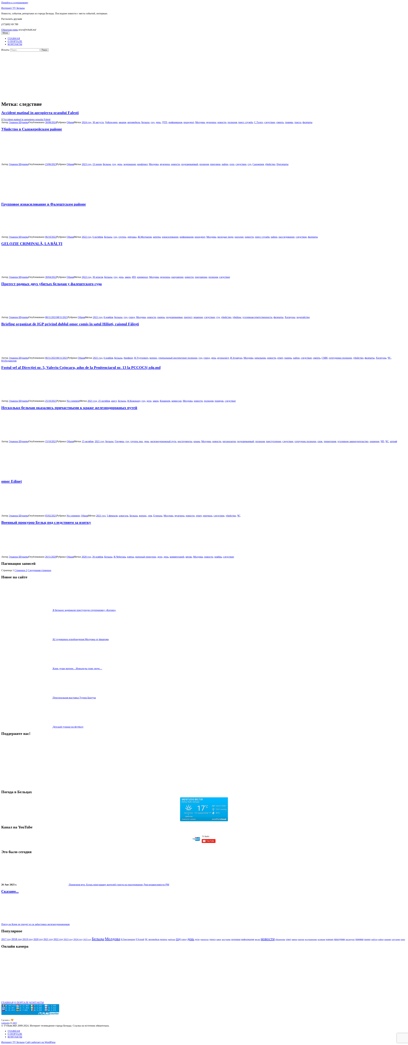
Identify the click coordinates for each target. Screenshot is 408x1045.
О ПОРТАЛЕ (15, 41)
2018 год (16, 939)
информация (175, 122)
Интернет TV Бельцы (13, 8)
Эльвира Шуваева (18, 122)
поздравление (311, 939)
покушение (201, 277)
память (294, 939)
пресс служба (245, 122)
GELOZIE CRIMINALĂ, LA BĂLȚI (31, 244)
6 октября (97, 237)
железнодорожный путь (163, 441)
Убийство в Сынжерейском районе (31, 129)
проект (367, 939)
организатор (229, 441)
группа (122, 237)
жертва (157, 237)
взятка (130, 556)
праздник (339, 939)
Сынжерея (258, 164)
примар (359, 939)
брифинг (128, 358)
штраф (393, 441)
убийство (270, 164)
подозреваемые (174, 317)
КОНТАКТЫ (15, 44)
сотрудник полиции (305, 441)
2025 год (87, 939)
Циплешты (282, 164)
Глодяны (119, 441)
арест (114, 401)
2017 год (6, 939)
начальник (260, 358)
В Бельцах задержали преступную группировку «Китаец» (84, 610)
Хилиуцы (290, 317)
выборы (171, 939)
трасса (297, 122)
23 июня (97, 164)
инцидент (188, 122)
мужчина (211, 122)
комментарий (177, 556)
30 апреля (97, 277)
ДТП (164, 122)
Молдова (200, 122)
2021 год (97, 317)
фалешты (307, 122)
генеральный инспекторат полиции (177, 358)
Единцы (157, 515)
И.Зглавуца (236, 358)
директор (204, 939)
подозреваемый (189, 164)
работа (374, 939)
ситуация (396, 939)
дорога (212, 939)
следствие (269, 122)
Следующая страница (39, 570)
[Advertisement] (204, 75)
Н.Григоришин (128, 939)
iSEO (14, 1023)
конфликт (142, 164)
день (158, 122)
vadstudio (5, 1023)
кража (196, 441)
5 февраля (112, 515)
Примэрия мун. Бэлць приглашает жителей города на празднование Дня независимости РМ (119, 884)
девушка (131, 237)
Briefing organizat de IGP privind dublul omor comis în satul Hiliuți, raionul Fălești (70, 324)
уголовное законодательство (352, 441)
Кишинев (165, 401)
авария (122, 122)
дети (197, 939)
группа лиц (136, 441)
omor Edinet (11, 481)
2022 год (86, 237)
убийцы (237, 317)
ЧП (382, 441)
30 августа (98, 122)
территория (330, 441)
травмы (289, 122)
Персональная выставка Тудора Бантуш (74, 697)
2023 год (86, 164)
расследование (287, 237)
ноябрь (218, 556)
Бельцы (145, 122)
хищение (374, 441)
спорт (403, 939)
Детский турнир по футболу (68, 726)
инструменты (185, 441)
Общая (70, 122)
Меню (5, 33)
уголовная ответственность (257, 317)
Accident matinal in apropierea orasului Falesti (40, 113)
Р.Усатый (140, 939)
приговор (215, 164)
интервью (235, 939)
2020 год (86, 556)
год (152, 122)
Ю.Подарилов (9, 360)
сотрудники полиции (340, 358)
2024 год (86, 122)
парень (161, 317)
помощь (329, 939)
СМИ (325, 358)
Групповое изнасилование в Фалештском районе (43, 204)
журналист (223, 358)
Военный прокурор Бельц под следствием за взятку (46, 522)
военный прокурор (145, 556)
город (132, 317)
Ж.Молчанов (145, 237)
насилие (239, 237)
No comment (73, 401)
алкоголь (123, 515)
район (225, 164)
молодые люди (225, 237)
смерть (280, 122)
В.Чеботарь (120, 556)
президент (350, 939)
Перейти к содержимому (14, 2)
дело (148, 401)
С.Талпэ (258, 122)
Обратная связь (9, 29)
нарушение (177, 277)
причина (207, 515)
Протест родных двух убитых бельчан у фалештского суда (51, 284)
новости (221, 122)
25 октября (104, 401)
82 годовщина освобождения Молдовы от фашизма (81, 639)
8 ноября (108, 317)
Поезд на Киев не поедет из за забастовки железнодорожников (35, 924)
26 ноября (97, 556)
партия (301, 939)
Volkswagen (111, 122)
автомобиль (133, 122)
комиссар (176, 401)
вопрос (153, 358)
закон (128, 277)
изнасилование (170, 237)
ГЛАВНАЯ (14, 38)
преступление (273, 441)
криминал (142, 277)
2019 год (27, 939)
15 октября (87, 441)
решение (198, 317)
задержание (129, 164)
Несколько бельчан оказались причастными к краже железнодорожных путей (69, 408)
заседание (226, 939)
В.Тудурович (141, 358)
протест (188, 317)
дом (150, 515)
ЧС (389, 358)
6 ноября (108, 358)
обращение (280, 939)
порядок (219, 401)
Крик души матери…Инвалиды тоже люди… (77, 668)
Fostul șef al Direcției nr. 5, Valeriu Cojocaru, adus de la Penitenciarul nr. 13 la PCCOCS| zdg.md (80, 367)
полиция (232, 122)
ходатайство (303, 317)
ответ (280, 358)
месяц (189, 556)
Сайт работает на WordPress (40, 1042)
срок (319, 441)
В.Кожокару (133, 401)
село (231, 164)
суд (249, 164)
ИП (134, 277)
